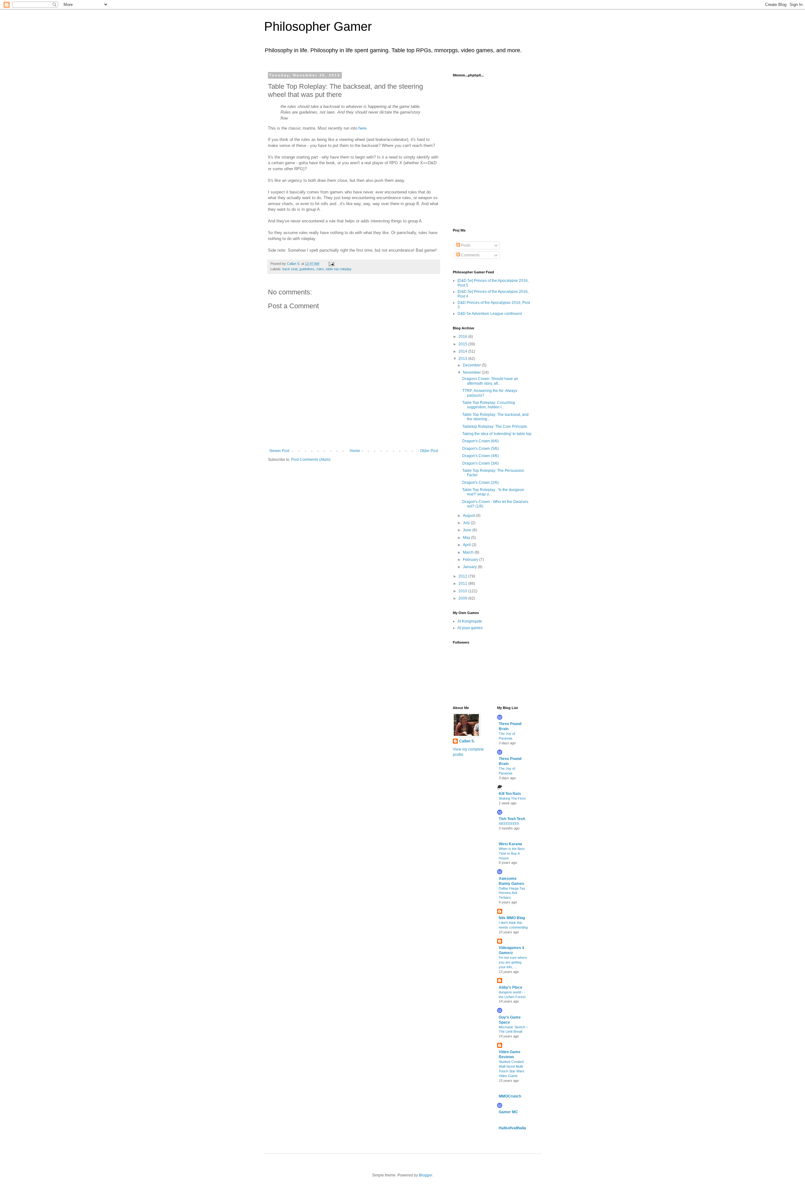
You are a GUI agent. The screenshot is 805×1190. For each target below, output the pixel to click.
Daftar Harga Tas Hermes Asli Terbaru (512, 893)
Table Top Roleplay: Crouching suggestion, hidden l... (488, 404)
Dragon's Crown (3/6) (480, 463)
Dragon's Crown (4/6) (480, 456)
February (471, 559)
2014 (463, 351)
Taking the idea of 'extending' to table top (496, 434)
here (362, 128)
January (470, 567)
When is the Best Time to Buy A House (512, 853)
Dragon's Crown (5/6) (480, 448)
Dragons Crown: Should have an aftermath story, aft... (490, 381)
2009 (463, 598)
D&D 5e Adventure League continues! (490, 313)
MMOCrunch (510, 1096)
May (467, 537)
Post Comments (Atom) (310, 459)
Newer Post (279, 451)
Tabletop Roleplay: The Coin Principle (494, 426)
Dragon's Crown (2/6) (480, 482)
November (472, 372)
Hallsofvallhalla (512, 1128)
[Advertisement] (484, 112)
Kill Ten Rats (510, 793)
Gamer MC (508, 1112)
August (469, 515)
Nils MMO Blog (512, 918)
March (469, 552)
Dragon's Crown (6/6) (480, 441)
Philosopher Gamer (318, 26)
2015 (463, 344)
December (472, 365)
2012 (463, 576)
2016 (463, 336)
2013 (463, 358)
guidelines (306, 269)
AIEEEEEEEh (509, 823)
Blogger (425, 1175)
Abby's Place (510, 987)
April (467, 545)
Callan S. (467, 741)
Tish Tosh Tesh (512, 819)
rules (320, 269)
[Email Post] (331, 263)
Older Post (429, 451)
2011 (463, 583)
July (467, 523)
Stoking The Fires (512, 798)
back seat (289, 269)
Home (355, 451)
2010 (463, 591)
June (467, 530)
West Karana (510, 844)
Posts (465, 245)
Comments (470, 255)
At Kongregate (470, 621)
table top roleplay (339, 269)
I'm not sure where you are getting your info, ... (513, 962)
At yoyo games (470, 628)
